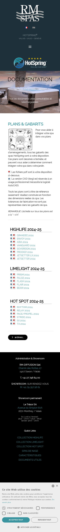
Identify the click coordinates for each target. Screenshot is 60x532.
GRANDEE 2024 (25, 235)
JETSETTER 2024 (26, 258)
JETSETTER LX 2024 (28, 255)
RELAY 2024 (23, 310)
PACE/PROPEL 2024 (28, 314)
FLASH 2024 (23, 281)
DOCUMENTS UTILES (30, 460)
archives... (18, 337)
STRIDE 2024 (24, 317)
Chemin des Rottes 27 (30, 368)
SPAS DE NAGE (30, 451)
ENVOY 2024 (23, 238)
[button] (30, 527)
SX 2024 (21, 320)
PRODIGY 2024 (25, 252)
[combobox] (53, 486)
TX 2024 (21, 324)
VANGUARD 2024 (26, 245)
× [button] (57, 486)
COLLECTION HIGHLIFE (30, 437)
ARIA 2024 (22, 242)
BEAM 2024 (23, 288)
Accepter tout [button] (16, 520)
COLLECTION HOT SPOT (30, 446)
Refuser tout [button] (44, 520)
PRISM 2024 (23, 274)
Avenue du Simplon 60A (30, 407)
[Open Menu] (30, 47)
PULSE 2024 (23, 278)
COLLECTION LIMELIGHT (30, 442)
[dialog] (30, 507)
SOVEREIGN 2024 (26, 248)
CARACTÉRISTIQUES (30, 455)
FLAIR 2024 (23, 284)
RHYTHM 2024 (25, 307)
